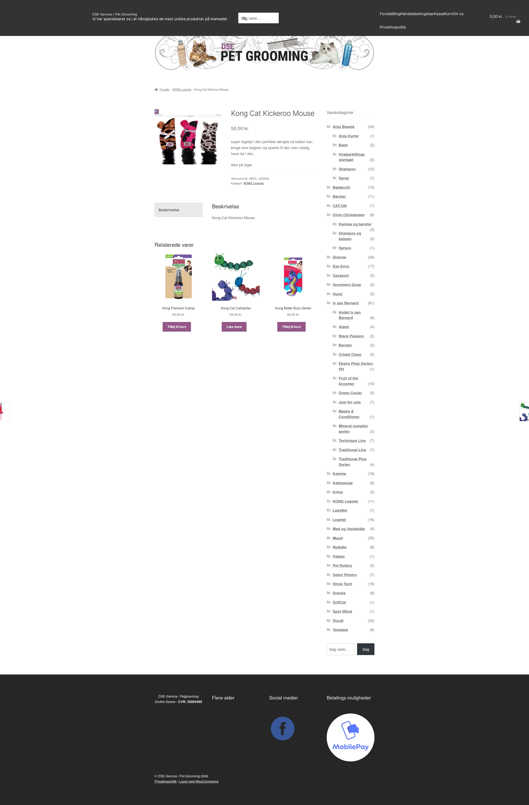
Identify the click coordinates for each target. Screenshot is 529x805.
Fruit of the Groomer (348, 380)
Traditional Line (352, 449)
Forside (386, 14)
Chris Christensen (349, 214)
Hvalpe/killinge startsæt (352, 157)
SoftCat (339, 602)
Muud (338, 538)
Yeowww (340, 629)
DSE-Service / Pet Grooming (114, 14)
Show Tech (342, 584)
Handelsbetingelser (417, 14)
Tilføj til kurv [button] (176, 326)
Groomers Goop (347, 284)
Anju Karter (349, 136)
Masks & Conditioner (349, 413)
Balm (343, 145)
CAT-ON (340, 205)
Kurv (448, 14)
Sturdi (338, 620)
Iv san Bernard (346, 303)
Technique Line (352, 440)
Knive (338, 492)
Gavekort (341, 275)
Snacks (339, 593)
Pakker (339, 556)
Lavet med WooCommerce (198, 781)
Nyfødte (340, 547)
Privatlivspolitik (393, 27)
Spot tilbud (342, 611)
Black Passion (351, 336)
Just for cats (350, 402)
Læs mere (234, 326)
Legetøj (339, 519)
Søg (365, 649)
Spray (344, 178)
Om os (457, 14)
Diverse (339, 257)
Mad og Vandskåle (349, 528)
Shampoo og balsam (350, 235)
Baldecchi (341, 187)
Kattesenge (343, 483)
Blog (396, 14)
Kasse (439, 14)
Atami (344, 326)
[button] (157, 111)
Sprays (345, 248)
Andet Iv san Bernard (350, 315)
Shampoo (347, 169)
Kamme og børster (355, 224)
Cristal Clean (350, 354)
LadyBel (340, 510)
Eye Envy (341, 266)
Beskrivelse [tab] (168, 210)
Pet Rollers (342, 565)
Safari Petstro (345, 574)
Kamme (339, 473)
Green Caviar (350, 392)
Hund (337, 294)
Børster (339, 196)
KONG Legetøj (182, 89)
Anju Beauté (343, 126)
